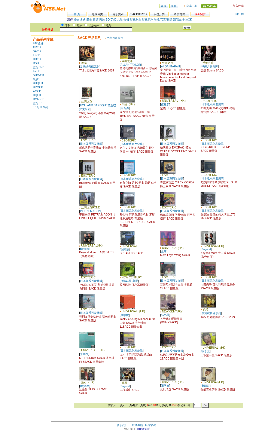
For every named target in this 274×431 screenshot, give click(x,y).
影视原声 (147, 19)
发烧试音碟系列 (90, 66)
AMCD (37, 91)
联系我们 (122, 425)
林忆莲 (165, 315)
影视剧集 (135, 19)
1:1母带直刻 (40, 107)
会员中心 (191, 5)
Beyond (84, 248)
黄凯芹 (205, 385)
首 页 (77, 14)
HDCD (37, 59)
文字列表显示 (115, 38)
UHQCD (38, 83)
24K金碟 (38, 43)
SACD (37, 51)
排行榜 (239, 14)
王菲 (164, 251)
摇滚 (96, 19)
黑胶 (36, 79)
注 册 (174, 6)
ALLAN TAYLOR (131, 64)
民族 (102, 19)
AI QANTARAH (170, 66)
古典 (83, 19)
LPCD (36, 55)
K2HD (36, 71)
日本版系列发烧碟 (212, 104)
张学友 (125, 315)
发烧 (76, 19)
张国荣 (125, 249)
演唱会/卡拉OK (182, 19)
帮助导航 (137, 425)
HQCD (37, 95)
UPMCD (38, 87)
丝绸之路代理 (209, 66)
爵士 (89, 19)
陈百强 (125, 108)
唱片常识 (150, 425)
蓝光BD (37, 103)
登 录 (164, 6)
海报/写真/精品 (163, 19)
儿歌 (120, 19)
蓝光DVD (38, 67)
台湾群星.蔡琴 (129, 280)
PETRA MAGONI (90, 211)
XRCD (37, 47)
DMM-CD (38, 99)
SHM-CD (38, 75)
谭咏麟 (165, 104)
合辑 (126, 19)
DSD (36, 63)
